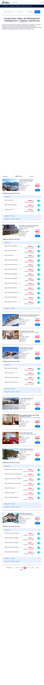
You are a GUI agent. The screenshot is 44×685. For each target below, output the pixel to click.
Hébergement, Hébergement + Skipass (17, 6)
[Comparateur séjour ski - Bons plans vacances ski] (6, 2)
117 (19, 567)
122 (32, 567)
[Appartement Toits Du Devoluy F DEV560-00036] (10, 334)
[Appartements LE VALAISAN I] (10, 353)
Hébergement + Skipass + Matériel (12, 219)
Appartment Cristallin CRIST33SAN (27, 434)
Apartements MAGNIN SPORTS (26, 515)
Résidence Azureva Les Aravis (26, 450)
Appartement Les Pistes (25, 400)
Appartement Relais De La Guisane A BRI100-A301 (30, 418)
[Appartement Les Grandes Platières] (10, 320)
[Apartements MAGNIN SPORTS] (10, 518)
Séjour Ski (6, 6)
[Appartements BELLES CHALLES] (10, 230)
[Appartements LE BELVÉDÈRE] (10, 185)
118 (22, 567)
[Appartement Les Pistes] (10, 403)
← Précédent (8, 567)
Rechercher (37, 12)
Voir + (37, 190)
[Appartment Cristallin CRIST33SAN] (10, 438)
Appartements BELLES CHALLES (26, 227)
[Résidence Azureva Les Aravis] (10, 453)
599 (37, 567)
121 (30, 567)
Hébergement (7, 196)
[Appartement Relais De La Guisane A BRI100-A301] (10, 419)
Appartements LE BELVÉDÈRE (25, 181)
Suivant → (22, 569)
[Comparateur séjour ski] (2, 6)
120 (27, 567)
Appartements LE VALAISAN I (26, 349)
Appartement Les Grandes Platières (28, 316)
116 (17, 567)
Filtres (6, 176)
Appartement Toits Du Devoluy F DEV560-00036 (29, 333)
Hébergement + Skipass (9, 216)
